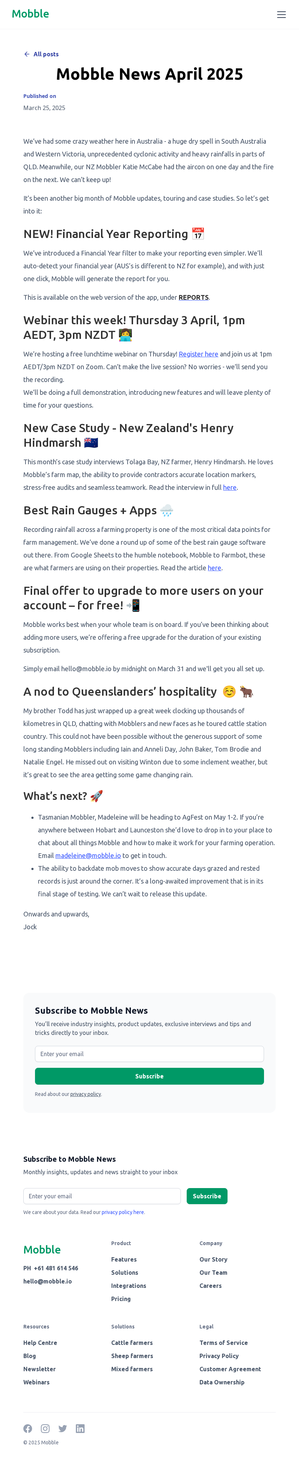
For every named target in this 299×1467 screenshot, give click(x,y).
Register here (198, 354)
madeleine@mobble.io (88, 855)
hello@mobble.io (47, 1281)
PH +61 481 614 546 (50, 1268)
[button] (280, 14)
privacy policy (85, 1094)
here (230, 487)
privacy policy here (123, 1212)
